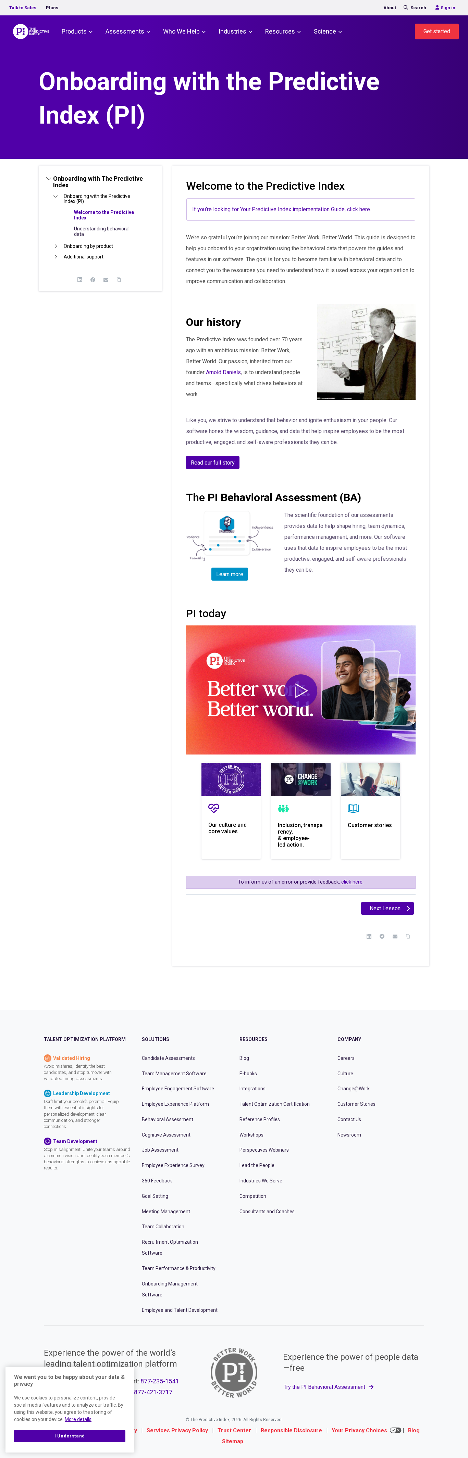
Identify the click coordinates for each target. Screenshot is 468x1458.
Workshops (251, 1135)
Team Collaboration (163, 1227)
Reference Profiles (259, 1119)
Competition (252, 1196)
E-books (248, 1073)
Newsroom (349, 1135)
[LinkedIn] (79, 279)
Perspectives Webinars (264, 1150)
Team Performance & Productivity (178, 1268)
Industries (232, 31)
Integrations (252, 1088)
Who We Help (181, 31)
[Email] (105, 279)
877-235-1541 (159, 1381)
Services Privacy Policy (177, 1430)
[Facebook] (92, 279)
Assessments (125, 31)
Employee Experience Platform (175, 1104)
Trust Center (234, 1430)
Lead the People (256, 1165)
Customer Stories (356, 1104)
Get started (436, 31)
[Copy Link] (118, 279)
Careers (346, 1058)
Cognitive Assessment (166, 1135)
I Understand (69, 1435)
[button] (100, 184)
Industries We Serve (260, 1180)
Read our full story (213, 462)
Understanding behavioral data (102, 231)
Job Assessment (160, 1150)
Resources (280, 31)
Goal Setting (155, 1196)
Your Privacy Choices (359, 1430)
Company (349, 1039)
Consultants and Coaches (267, 1211)
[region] (69, 1410)
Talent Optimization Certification (274, 1104)
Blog (244, 1058)
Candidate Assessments (168, 1058)
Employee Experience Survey (173, 1165)
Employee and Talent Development (180, 1310)
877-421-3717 (153, 1392)
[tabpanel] (301, 543)
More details (78, 1419)
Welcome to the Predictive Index (104, 215)
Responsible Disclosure (291, 1430)
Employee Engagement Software (178, 1088)
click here (351, 882)
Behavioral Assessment (167, 1119)
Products (74, 31)
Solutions (155, 1039)
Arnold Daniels (223, 372)
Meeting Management (166, 1211)
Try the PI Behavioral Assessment (325, 1387)
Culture (345, 1073)
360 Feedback (157, 1180)
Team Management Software (174, 1073)
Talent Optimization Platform (85, 1039)
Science (325, 31)
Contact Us (349, 1119)
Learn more (229, 574)
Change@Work (353, 1088)
